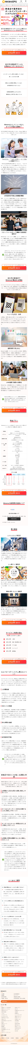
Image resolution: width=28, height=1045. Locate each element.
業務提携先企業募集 (17, 996)
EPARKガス (17, 1013)
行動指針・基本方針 (4, 998)
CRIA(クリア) (3, 1019)
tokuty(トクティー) (18, 1017)
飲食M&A (2, 1026)
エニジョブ (16, 1022)
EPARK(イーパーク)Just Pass (6, 1007)
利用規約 (2, 995)
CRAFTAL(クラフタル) (5, 1017)
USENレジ (3, 1030)
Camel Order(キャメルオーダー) (6, 1020)
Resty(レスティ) (17, 1007)
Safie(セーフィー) (4, 1023)
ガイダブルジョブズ (4, 1016)
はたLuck (16, 1030)
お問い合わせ (4, 1001)
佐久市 (12, 509)
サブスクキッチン (4, 1014)
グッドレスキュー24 (18, 1014)
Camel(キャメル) (17, 1019)
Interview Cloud (17, 1023)
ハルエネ (2, 1013)
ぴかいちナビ (17, 1029)
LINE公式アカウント (4, 1010)
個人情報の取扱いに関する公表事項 (19, 998)
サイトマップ (16, 995)
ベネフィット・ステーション (6, 1032)
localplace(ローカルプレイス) (19, 1010)
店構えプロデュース (18, 1016)
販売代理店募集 (3, 996)
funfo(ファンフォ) (17, 1026)
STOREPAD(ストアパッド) (5, 1029)
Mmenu (2, 1022)
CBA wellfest (17, 1020)
